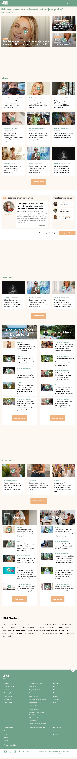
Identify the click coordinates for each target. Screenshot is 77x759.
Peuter (55, 693)
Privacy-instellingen (11, 745)
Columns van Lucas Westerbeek (35, 719)
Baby (55, 686)
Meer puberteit (39, 501)
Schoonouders (33, 709)
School (6, 741)
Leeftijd (56, 683)
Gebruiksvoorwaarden (60, 731)
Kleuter (55, 696)
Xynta (58, 754)
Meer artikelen (38, 182)
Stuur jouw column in (67, 233)
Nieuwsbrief (8, 696)
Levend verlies (33, 696)
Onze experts (8, 703)
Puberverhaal (33, 703)
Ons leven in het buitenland (37, 699)
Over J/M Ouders (9, 686)
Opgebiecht (32, 686)
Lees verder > (42, 225)
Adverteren (7, 699)
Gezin (6, 734)
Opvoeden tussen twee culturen (36, 713)
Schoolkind (56, 699)
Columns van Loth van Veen (38, 723)
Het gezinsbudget (34, 690)
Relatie (6, 737)
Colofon (6, 690)
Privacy (55, 734)
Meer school (57, 599)
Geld (5, 731)
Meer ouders (19, 599)
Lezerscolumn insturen (37, 728)
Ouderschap (8, 728)
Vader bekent (33, 693)
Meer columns (38, 316)
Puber (55, 703)
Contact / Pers (8, 693)
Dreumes (56, 690)
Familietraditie (33, 706)
